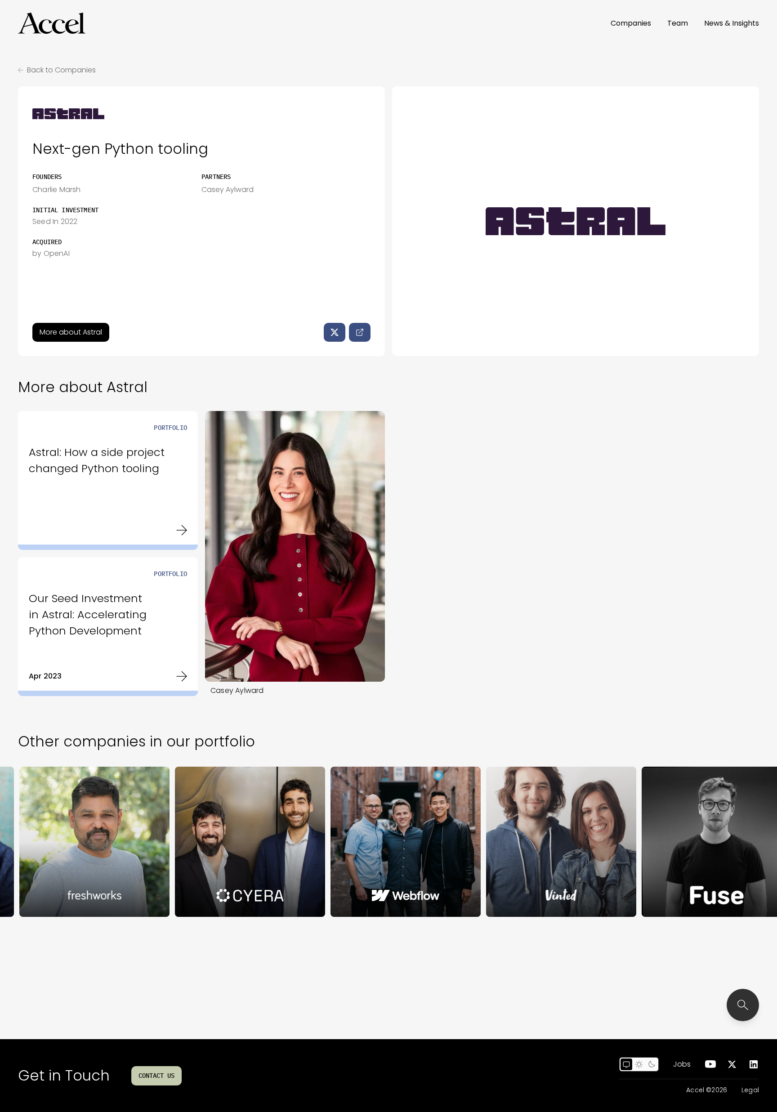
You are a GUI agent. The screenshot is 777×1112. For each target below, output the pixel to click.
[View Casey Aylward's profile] (295, 546)
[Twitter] (334, 332)
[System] (626, 1064)
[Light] (639, 1064)
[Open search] (743, 1005)
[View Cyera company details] (210, 842)
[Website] (360, 332)
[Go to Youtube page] (710, 1064)
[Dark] (651, 1064)
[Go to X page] (732, 1064)
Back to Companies (61, 70)
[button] (51, 23)
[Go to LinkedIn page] (753, 1064)
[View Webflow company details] (365, 842)
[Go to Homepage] (51, 23)
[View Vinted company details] (521, 842)
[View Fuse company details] (677, 842)
